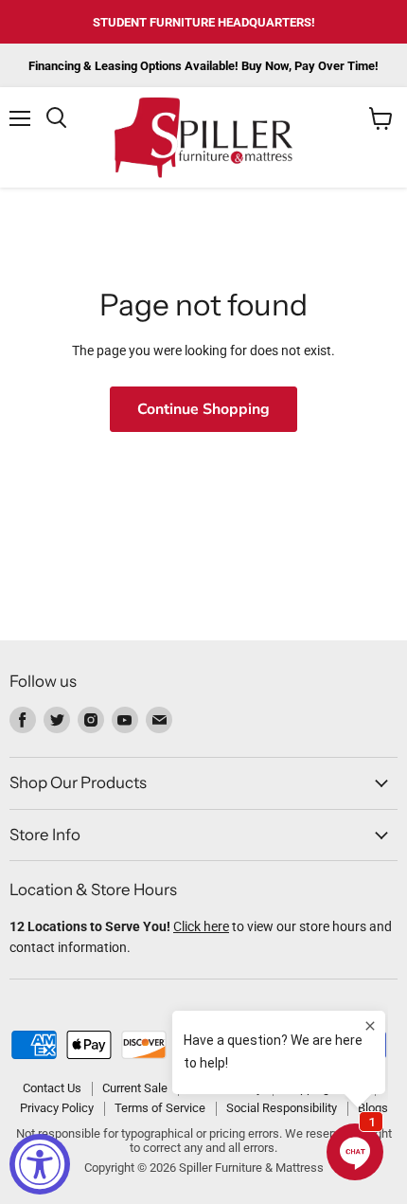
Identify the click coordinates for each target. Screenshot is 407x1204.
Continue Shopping (203, 409)
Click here (201, 926)
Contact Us (52, 1088)
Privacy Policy (57, 1108)
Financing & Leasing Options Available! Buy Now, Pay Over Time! (203, 66)
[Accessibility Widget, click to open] (39, 1164)
